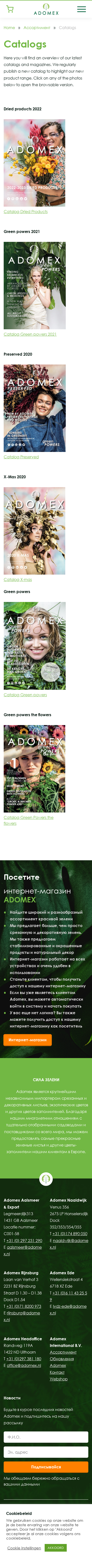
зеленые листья (30, 1145)
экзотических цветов (68, 1104)
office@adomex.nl (24, 1365)
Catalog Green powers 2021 (30, 334)
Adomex (58, 1365)
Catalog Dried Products (26, 211)
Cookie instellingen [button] (24, 1548)
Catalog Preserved (21, 456)
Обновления (62, 1358)
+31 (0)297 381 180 (23, 1358)
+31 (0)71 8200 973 (23, 1306)
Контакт (57, 1372)
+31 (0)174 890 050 (70, 1233)
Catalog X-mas (18, 579)
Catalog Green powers (25, 694)
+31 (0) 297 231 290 (24, 1240)
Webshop (59, 1379)
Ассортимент (37, 27)
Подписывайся (46, 1466)
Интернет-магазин (28, 1039)
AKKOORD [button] (56, 1548)
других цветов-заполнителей (36, 1111)
